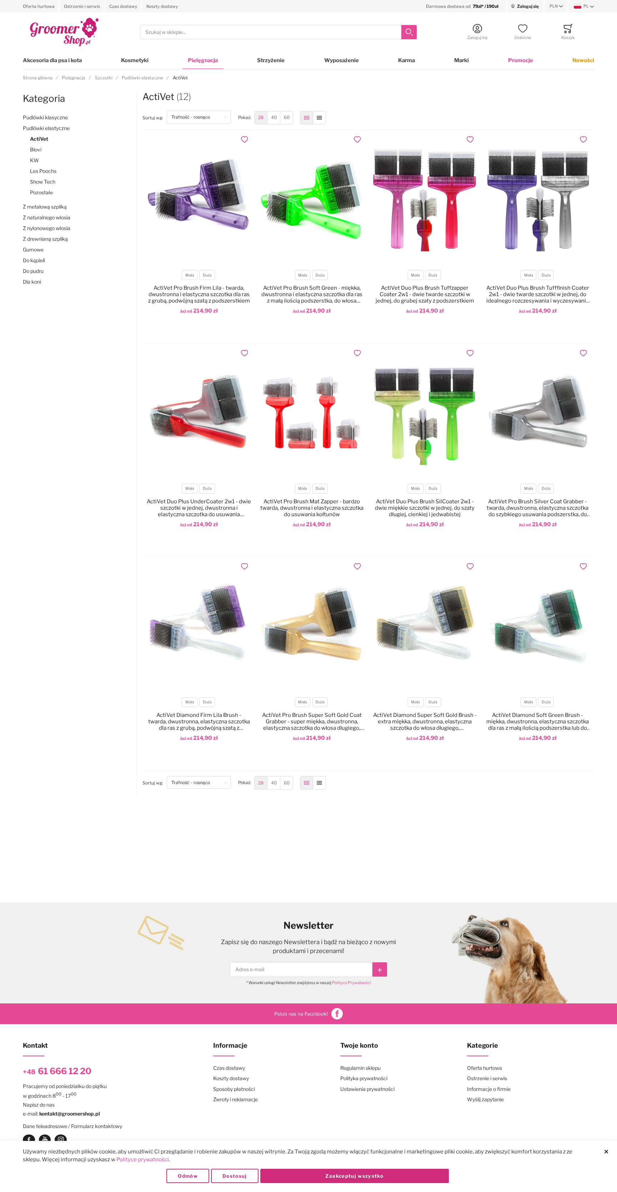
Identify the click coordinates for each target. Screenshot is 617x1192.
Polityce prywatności (142, 1159)
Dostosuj (234, 1176)
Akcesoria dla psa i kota (52, 60)
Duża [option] (207, 275)
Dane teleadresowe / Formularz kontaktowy (72, 1126)
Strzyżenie (271, 60)
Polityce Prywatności (351, 982)
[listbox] (198, 276)
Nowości (583, 60)
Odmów (188, 1176)
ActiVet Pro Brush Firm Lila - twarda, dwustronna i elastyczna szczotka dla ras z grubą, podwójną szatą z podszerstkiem (199, 294)
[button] (556, 6)
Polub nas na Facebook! (301, 1014)
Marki (461, 60)
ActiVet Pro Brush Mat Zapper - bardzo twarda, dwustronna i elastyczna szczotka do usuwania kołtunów (311, 508)
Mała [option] (189, 275)
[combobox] (278, 32)
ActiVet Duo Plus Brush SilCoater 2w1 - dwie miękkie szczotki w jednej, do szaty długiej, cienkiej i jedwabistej (425, 508)
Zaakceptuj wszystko (354, 1176)
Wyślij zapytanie (485, 1099)
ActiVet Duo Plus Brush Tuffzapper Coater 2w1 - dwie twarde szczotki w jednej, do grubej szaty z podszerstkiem (425, 294)
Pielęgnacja (203, 60)
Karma (406, 60)
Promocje (520, 60)
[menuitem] (261, 117)
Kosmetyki (135, 60)
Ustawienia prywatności (367, 1089)
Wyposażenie (341, 60)
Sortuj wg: (154, 117)
